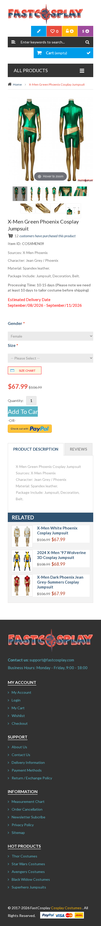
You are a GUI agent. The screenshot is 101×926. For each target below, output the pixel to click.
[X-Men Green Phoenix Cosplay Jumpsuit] (20, 193)
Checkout (20, 723)
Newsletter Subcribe (28, 817)
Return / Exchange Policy (32, 778)
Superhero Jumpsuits (29, 887)
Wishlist (18, 715)
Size (13, 345)
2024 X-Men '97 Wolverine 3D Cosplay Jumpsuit (61, 555)
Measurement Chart (28, 801)
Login (16, 700)
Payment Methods (27, 770)
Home (17, 84)
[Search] (87, 42)
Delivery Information (28, 762)
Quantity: (16, 400)
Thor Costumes (24, 856)
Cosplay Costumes (66, 908)
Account (70, 31)
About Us (19, 747)
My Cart (18, 708)
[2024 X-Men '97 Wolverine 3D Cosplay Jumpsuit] (22, 552)
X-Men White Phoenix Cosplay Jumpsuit (57, 530)
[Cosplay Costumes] (45, 14)
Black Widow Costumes (31, 879)
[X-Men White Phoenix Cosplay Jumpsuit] (22, 528)
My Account (21, 692)
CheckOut (39, 31)
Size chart (27, 370)
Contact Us (21, 754)
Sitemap (18, 832)
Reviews (78, 449)
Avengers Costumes (28, 871)
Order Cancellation (27, 809)
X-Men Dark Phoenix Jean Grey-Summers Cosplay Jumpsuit (60, 582)
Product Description (35, 449)
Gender (16, 323)
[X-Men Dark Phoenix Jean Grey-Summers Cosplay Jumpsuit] (22, 577)
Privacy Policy (23, 825)
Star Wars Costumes (28, 864)
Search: (13, 42)
